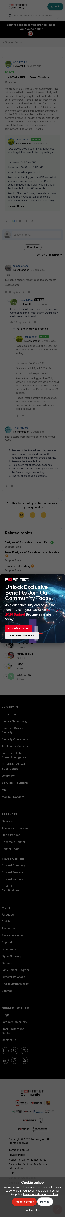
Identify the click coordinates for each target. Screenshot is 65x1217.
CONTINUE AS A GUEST (22, 635)
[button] (32, 1210)
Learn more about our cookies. (40, 1194)
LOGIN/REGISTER (18, 628)
